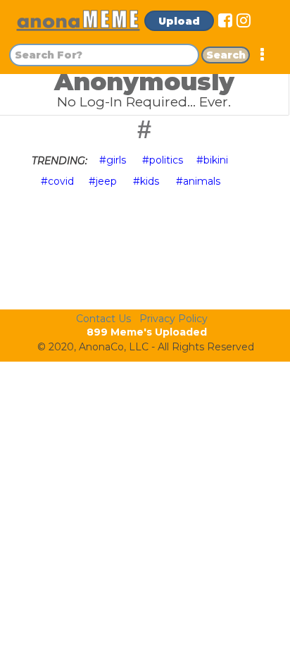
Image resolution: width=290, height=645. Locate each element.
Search (226, 55)
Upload (179, 21)
